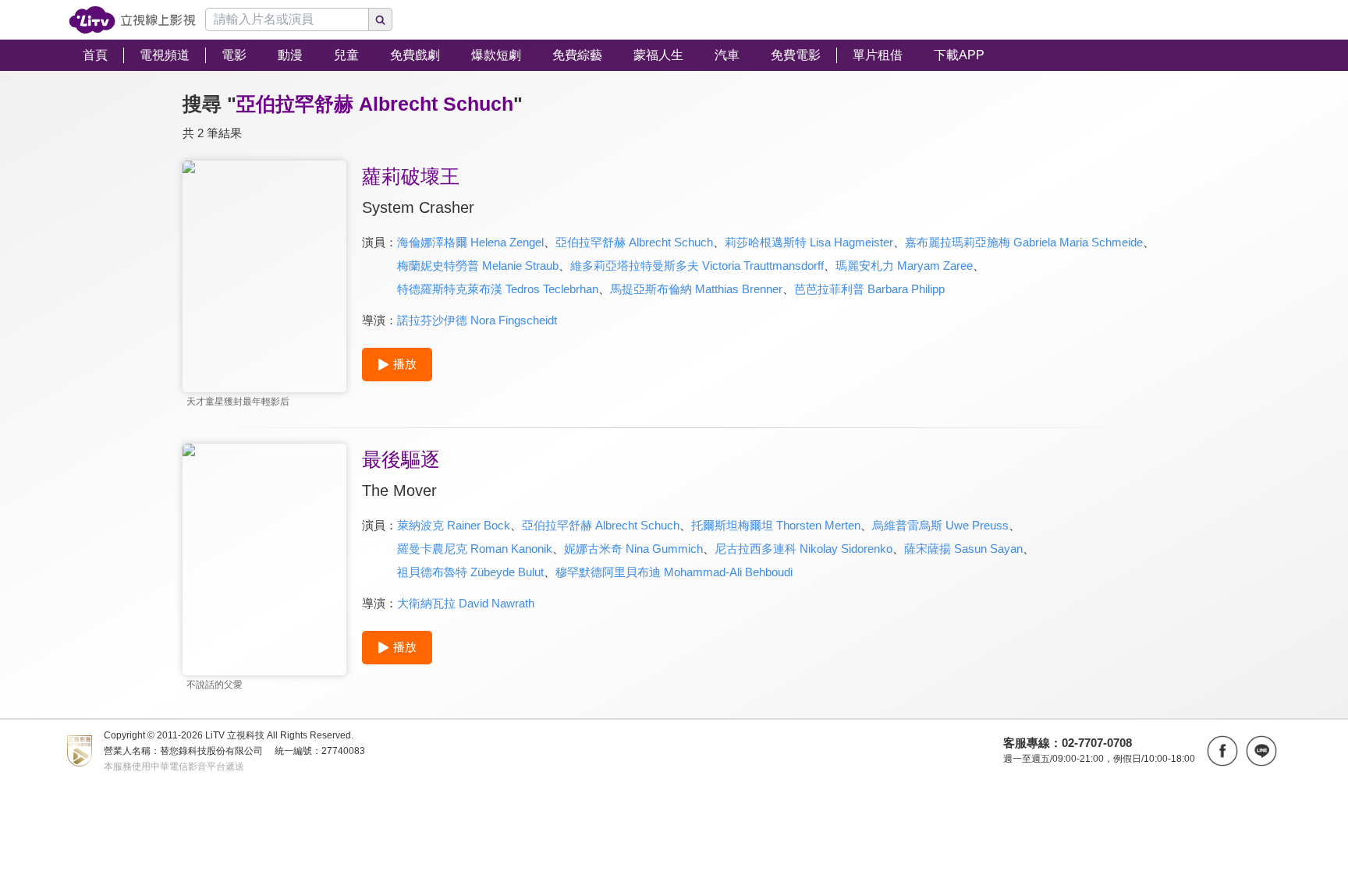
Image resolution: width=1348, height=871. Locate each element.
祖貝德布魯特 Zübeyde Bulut (470, 572)
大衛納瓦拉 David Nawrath (465, 603)
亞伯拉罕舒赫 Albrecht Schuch (634, 242)
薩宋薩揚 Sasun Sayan (963, 548)
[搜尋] (380, 19)
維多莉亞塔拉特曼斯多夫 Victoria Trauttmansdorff (697, 265)
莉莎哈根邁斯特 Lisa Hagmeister (809, 242)
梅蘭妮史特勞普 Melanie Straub (478, 265)
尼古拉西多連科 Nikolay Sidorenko (803, 548)
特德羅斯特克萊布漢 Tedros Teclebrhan (497, 289)
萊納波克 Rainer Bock (453, 525)
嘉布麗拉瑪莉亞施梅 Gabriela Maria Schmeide (1024, 242)
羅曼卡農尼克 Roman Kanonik (474, 548)
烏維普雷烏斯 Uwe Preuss (940, 525)
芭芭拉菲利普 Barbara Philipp (869, 289)
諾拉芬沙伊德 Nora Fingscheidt (477, 320)
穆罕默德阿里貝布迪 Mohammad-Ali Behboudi (674, 572)
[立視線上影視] (132, 20)
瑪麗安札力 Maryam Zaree (904, 265)
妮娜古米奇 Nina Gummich (633, 548)
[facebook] (1222, 751)
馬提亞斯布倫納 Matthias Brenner (696, 289)
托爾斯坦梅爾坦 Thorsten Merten (775, 525)
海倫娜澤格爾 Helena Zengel (470, 242)
